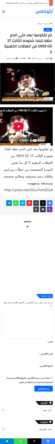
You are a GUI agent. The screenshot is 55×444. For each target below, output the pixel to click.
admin (47, 58)
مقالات (39, 23)
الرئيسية (46, 23)
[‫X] (43, 203)
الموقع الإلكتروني (46, 366)
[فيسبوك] (49, 203)
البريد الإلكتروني (46, 354)
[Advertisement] (27, 261)
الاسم (50, 341)
